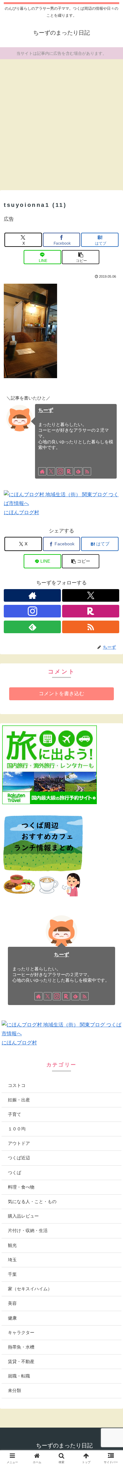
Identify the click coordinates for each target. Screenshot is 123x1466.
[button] (80, 257)
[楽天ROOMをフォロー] (69, 471)
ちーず (45, 410)
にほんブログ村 (21, 512)
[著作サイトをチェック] (42, 471)
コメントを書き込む (61, 693)
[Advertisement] (61, 122)
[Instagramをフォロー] (60, 471)
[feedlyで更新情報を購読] (78, 471)
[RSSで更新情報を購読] (87, 471)
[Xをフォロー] (51, 471)
